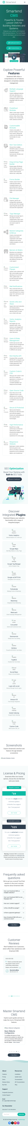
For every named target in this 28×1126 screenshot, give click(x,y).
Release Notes (6, 1082)
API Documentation (20, 1082)
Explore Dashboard (14, 479)
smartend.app (21, 1119)
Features (4, 1074)
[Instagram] (18, 1123)
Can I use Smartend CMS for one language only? (13, 898)
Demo (3, 1079)
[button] (10, 996)
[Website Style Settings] (7, 758)
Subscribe (21, 1114)
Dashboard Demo (15, 43)
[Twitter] (12, 1123)
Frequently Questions (7, 1092)
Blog (16, 1084)
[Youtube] (15, 1123)
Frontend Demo (14, 48)
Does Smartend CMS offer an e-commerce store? (13, 918)
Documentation (18, 1079)
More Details (8, 1044)
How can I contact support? (12, 903)
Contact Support (6, 1095)
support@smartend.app (10, 1100)
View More (14, 925)
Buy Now (14, 813)
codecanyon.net (20, 855)
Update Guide (18, 1076)
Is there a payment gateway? (12, 912)
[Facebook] (9, 1123)
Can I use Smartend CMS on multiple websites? (12, 891)
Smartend (10, 2)
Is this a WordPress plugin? (11, 908)
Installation (17, 1074)
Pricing (4, 1076)
